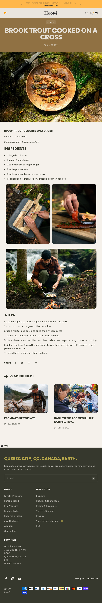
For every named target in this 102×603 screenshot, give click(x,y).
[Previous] (21, 4)
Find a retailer (11, 511)
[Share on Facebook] (15, 363)
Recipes (50, 22)
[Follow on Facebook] (6, 579)
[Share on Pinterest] (29, 363)
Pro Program (11, 506)
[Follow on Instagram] (13, 579)
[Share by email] (36, 363)
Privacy (40, 516)
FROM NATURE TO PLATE (19, 418)
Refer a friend (11, 500)
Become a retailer (14, 516)
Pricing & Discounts (46, 506)
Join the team (11, 521)
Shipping (40, 496)
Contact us (10, 531)
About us (9, 526)
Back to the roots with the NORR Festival (74, 420)
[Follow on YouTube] (19, 579)
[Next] (80, 4)
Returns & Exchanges (47, 500)
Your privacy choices (47, 521)
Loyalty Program (13, 496)
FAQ (38, 526)
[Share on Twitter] (22, 363)
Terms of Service (45, 511)
